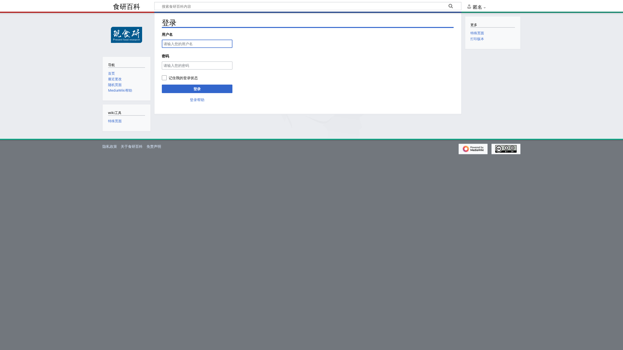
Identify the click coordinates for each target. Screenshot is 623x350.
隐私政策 (109, 146)
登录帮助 (197, 99)
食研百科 (126, 6)
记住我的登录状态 (183, 77)
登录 (197, 88)
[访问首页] (126, 34)
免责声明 (154, 146)
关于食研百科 (132, 146)
